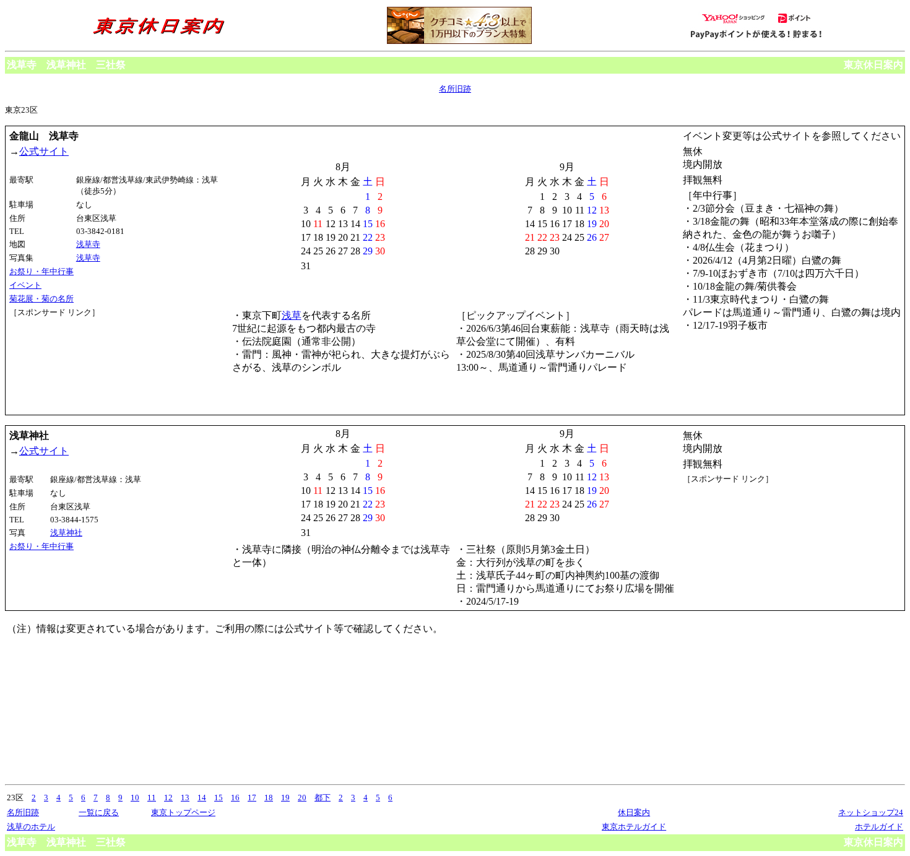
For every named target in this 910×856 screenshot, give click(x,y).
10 (135, 797)
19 (285, 797)
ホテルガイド (879, 826)
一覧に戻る (99, 812)
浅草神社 (66, 532)
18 (268, 797)
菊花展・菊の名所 (41, 298)
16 (235, 797)
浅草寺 (88, 244)
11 (151, 797)
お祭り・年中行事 (41, 271)
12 (168, 797)
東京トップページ (183, 812)
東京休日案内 (873, 64)
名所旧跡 (455, 88)
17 (252, 797)
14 (201, 797)
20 (302, 797)
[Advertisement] (65, 364)
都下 (322, 797)
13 (185, 797)
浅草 (291, 315)
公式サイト (44, 151)
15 (218, 797)
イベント (25, 285)
